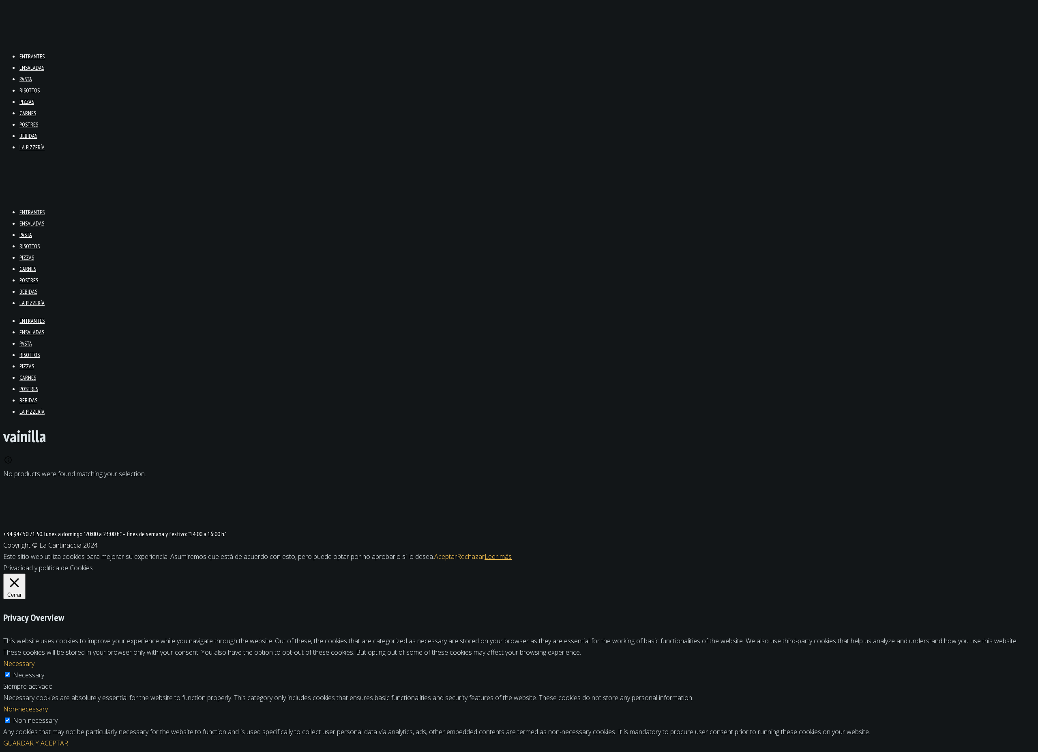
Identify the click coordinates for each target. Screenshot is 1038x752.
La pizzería (32, 147)
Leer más (498, 556)
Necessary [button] (18, 663)
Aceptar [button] (445, 556)
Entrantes (32, 56)
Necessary (28, 674)
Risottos (29, 90)
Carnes (27, 113)
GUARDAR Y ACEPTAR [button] (35, 743)
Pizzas (26, 101)
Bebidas (28, 136)
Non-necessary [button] (25, 709)
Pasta (25, 79)
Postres (28, 124)
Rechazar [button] (471, 556)
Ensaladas (31, 67)
